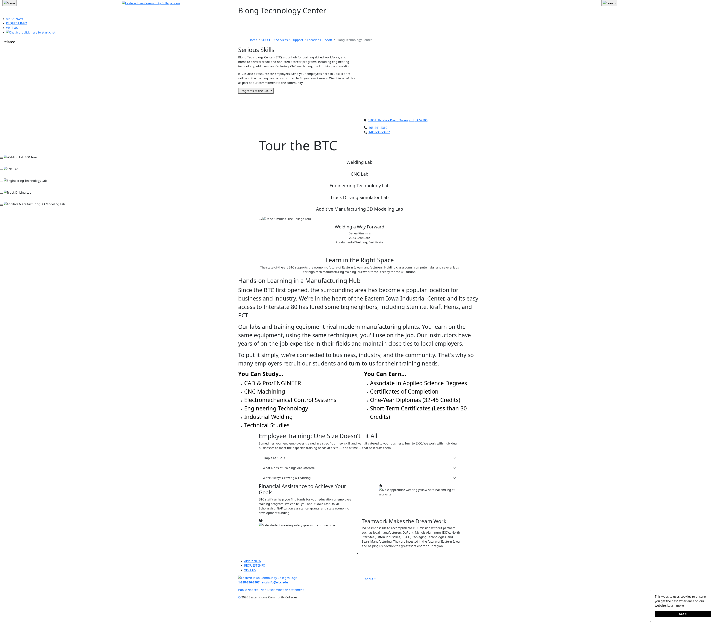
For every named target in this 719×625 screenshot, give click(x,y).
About (369, 579)
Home (253, 40)
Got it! (683, 614)
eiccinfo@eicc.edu (275, 582)
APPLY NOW (14, 19)
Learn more (675, 605)
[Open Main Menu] (9, 3)
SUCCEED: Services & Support (282, 40)
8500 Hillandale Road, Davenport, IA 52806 (397, 120)
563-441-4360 (377, 128)
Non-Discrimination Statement (282, 590)
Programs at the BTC (255, 91)
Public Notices (248, 590)
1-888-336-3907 (379, 132)
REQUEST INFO (16, 23)
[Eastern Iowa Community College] (359, 3)
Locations (314, 40)
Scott (328, 40)
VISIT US (12, 28)
